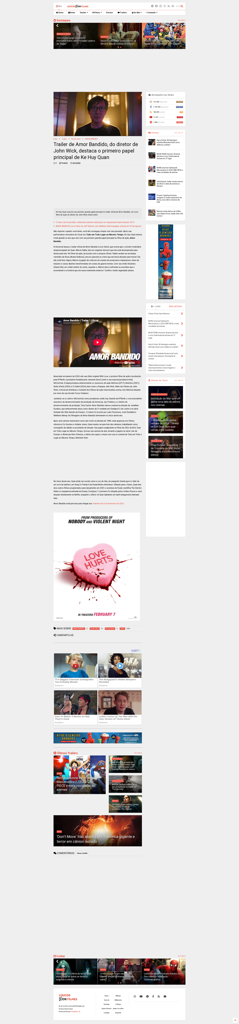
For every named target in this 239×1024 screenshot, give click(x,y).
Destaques (63, 20)
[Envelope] (165, 996)
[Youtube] (160, 6)
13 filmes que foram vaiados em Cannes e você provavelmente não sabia (73, 976)
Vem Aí (106, 1000)
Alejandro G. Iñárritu (63, 34)
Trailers (123, 13)
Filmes (97, 13)
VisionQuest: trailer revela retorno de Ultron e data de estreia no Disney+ (170, 184)
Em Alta (136, 13)
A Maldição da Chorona (159, 394)
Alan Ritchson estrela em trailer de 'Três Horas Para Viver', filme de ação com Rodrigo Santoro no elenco (123, 765)
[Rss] (169, 6)
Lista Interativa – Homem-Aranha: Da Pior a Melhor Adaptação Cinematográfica (118, 976)
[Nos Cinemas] (98, 743)
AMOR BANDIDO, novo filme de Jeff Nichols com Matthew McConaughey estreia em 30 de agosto (98, 226)
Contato (106, 1013)
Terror (59, 831)
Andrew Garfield (118, 781)
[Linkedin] (173, 6)
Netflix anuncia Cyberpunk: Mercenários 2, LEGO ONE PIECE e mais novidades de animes (76, 783)
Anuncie (118, 1013)
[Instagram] (165, 6)
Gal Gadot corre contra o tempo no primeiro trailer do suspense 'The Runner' (125, 806)
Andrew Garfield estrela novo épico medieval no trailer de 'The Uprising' (124, 786)
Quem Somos (107, 1008)
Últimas (155, 133)
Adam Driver (149, 37)
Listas (60, 956)
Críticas (118, 1004)
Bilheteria (118, 1000)
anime (59, 773)
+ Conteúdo (151, 13)
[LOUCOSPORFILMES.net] (78, 7)
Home (60, 13)
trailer (64, 139)
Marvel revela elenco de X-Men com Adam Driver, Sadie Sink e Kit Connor (170, 213)
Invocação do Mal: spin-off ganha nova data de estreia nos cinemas (165, 401)
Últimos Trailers (67, 753)
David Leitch (76, 139)
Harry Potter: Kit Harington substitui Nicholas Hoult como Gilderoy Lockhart (168, 142)
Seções (83, 13)
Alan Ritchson (117, 759)
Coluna (103, 969)
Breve (72, 13)
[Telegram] (152, 6)
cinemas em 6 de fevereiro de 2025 (108, 503)
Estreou (109, 13)
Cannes (59, 969)
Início (56, 139)
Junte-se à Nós (118, 1008)
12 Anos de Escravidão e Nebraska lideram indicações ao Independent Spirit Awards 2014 (95, 222)
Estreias (107, 1004)
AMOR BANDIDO (91, 139)
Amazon (115, 801)
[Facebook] (156, 6)
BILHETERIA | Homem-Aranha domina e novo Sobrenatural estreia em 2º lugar (168, 156)
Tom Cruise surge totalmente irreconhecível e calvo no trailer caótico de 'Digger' (75, 41)
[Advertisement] (119, 70)
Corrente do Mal (156, 441)
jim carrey (154, 416)
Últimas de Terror (159, 380)
